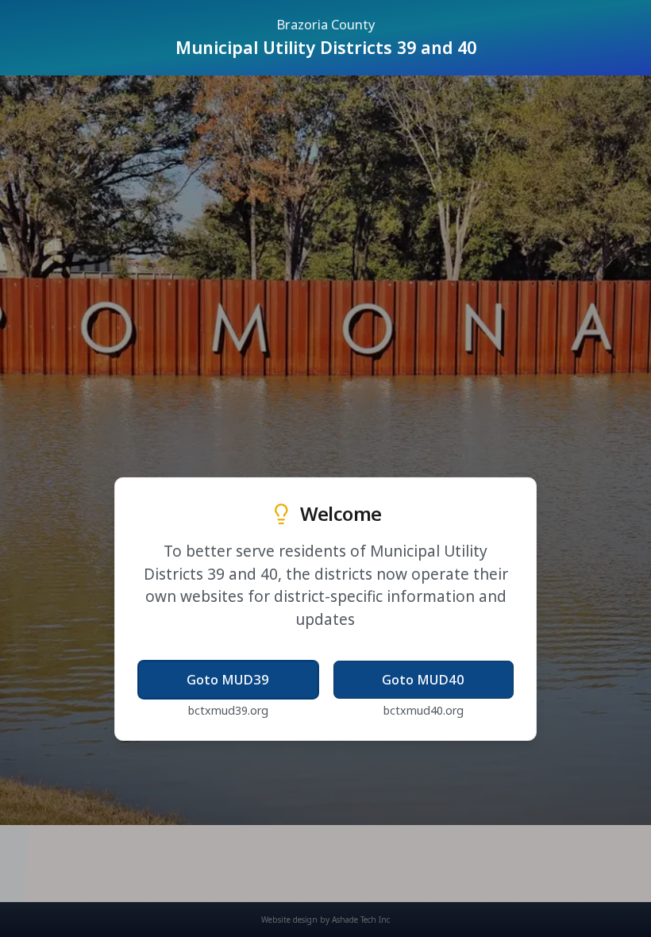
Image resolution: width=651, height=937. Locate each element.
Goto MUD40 (423, 679)
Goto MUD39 (228, 679)
